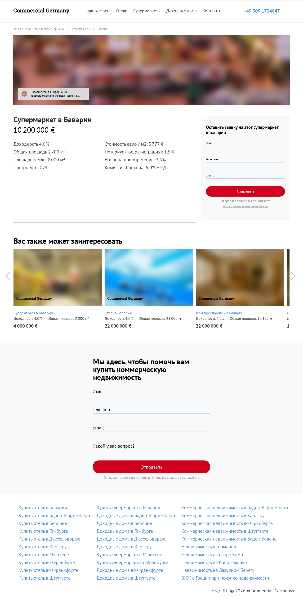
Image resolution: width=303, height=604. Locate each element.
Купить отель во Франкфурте (48, 570)
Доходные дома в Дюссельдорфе (131, 539)
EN (214, 591)
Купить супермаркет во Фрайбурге (132, 562)
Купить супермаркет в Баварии (128, 508)
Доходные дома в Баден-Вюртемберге (136, 515)
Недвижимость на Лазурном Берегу (217, 570)
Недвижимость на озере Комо (212, 554)
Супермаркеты (146, 11)
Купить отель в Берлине (42, 523)
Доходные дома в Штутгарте (126, 578)
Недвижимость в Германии (208, 547)
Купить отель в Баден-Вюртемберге (54, 515)
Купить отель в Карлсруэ (43, 547)
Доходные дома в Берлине (124, 523)
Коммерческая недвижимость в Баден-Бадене (228, 539)
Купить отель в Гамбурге (43, 531)
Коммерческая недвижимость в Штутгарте (224, 531)
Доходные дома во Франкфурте (130, 570)
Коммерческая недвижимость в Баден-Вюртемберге (235, 508)
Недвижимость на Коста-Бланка (214, 562)
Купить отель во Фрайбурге (46, 562)
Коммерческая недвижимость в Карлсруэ (224, 515)
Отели (121, 11)
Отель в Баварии (118, 313)
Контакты (211, 11)
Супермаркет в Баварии (33, 313)
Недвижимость (96, 11)
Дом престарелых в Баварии (219, 313)
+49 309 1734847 (262, 11)
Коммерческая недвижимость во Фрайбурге (227, 523)
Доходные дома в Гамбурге (125, 531)
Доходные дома (181, 11)
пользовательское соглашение (245, 206)
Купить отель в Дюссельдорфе (49, 539)
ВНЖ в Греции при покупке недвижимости (225, 578)
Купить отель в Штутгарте (44, 578)
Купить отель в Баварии (42, 508)
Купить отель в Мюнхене (43, 554)
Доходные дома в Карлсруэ (125, 547)
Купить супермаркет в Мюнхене (129, 554)
